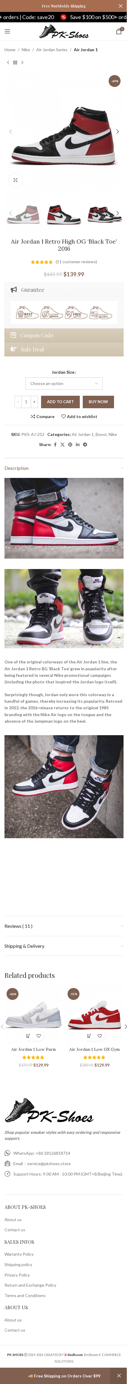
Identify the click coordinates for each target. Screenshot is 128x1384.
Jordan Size (63, 372)
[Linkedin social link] (77, 445)
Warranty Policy (19, 1254)
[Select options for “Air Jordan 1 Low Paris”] (28, 1036)
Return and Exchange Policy (30, 1285)
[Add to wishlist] (39, 1036)
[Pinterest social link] (70, 445)
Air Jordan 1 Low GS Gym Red (94, 1052)
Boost (101, 434)
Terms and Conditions (25, 1295)
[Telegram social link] (85, 445)
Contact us (14, 1229)
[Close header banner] (120, 6)
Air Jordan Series (52, 49)
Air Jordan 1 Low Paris (33, 1049)
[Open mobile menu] (7, 31)
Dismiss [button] (119, 1376)
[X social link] (62, 445)
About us (13, 1219)
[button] (10, 132)
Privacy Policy (17, 1274)
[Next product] (22, 62)
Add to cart (60, 401)
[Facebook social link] (55, 445)
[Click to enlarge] (15, 180)
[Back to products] (15, 62)
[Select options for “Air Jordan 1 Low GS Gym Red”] (89, 1036)
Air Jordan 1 (86, 49)
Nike (26, 49)
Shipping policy (18, 1264)
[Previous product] (8, 62)
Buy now (98, 401)
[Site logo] (64, 30)
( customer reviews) (76, 261)
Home (9, 49)
